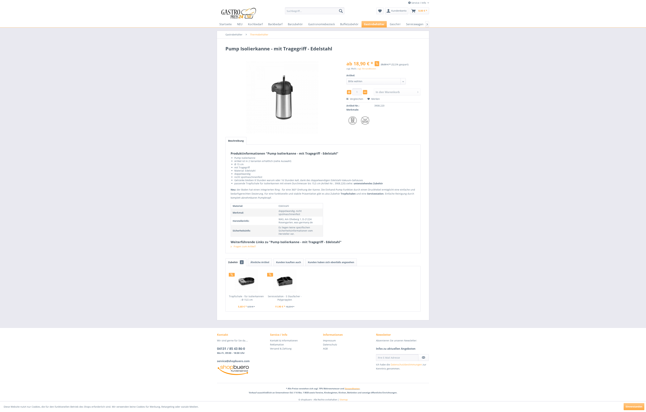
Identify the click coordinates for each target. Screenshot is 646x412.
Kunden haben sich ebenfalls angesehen (331, 262)
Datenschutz (330, 344)
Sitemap (343, 399)
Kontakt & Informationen (284, 340)
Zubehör (235, 262)
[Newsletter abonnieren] (423, 357)
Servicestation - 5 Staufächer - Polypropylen (285, 298)
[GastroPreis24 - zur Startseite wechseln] (240, 13)
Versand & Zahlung (281, 348)
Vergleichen (356, 98)
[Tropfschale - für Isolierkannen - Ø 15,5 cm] (246, 281)
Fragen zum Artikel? (244, 246)
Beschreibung (236, 140)
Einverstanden (634, 406)
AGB (325, 348)
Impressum (329, 340)
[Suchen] (340, 11)
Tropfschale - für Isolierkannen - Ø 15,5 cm (246, 298)
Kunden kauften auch (288, 262)
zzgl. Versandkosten (366, 68)
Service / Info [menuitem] (419, 2)
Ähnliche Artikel (259, 262)
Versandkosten (352, 388)
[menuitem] (314, 11)
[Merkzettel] (380, 11)
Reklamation (277, 344)
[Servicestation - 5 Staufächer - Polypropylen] (284, 281)
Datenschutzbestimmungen (406, 364)
